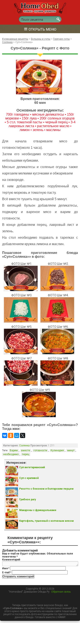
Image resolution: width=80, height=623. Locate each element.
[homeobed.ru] (40, 13)
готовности (40, 450)
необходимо (11, 454)
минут (70, 450)
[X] (22, 435)
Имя (5, 568)
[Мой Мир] (16, 435)
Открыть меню (40, 29)
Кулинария (57, 450)
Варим (14, 450)
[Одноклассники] (10, 435)
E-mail (6, 572)
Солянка (24, 445)
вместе (25, 450)
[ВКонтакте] (4, 435)
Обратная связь (61, 591)
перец (25, 454)
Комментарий (11, 559)
